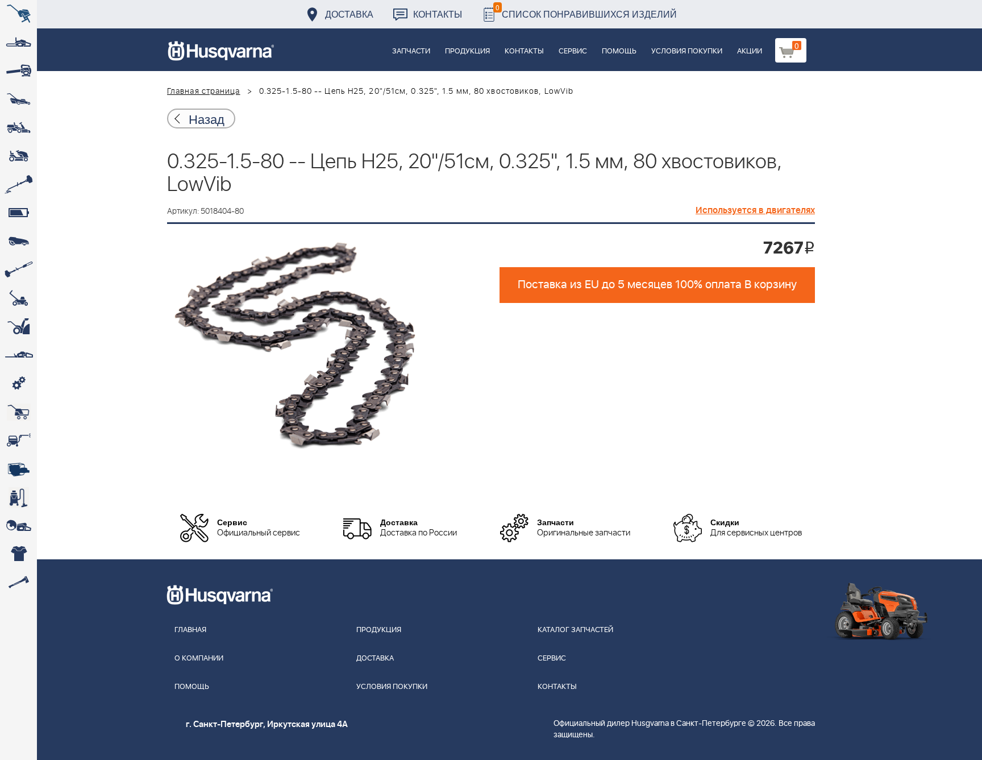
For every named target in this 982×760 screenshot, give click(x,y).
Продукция (467, 51)
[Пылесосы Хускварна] (18, 497)
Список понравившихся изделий (586, 11)
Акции (749, 51)
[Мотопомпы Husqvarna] (18, 469)
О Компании (198, 658)
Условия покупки (686, 51)
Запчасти (411, 51)
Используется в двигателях (755, 210)
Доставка (349, 13)
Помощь (619, 51)
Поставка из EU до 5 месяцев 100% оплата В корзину (657, 284)
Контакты (437, 13)
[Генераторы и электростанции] (18, 412)
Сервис (573, 51)
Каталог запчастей (575, 630)
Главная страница (203, 91)
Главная (190, 630)
